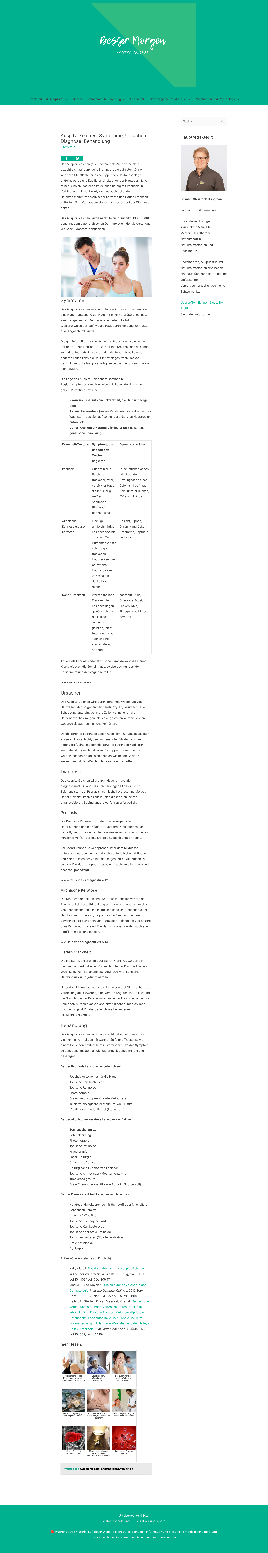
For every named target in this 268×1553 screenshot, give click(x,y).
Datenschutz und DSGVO (123, 1521)
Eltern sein (68, 147)
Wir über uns (153, 1521)
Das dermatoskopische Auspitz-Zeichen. (116, 1268)
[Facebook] (66, 158)
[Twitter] (77, 158)
